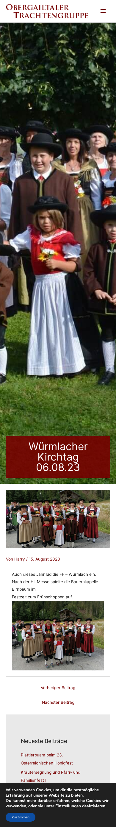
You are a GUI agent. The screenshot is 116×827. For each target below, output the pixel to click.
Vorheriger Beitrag (58, 687)
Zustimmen (20, 817)
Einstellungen (68, 806)
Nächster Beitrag (58, 702)
